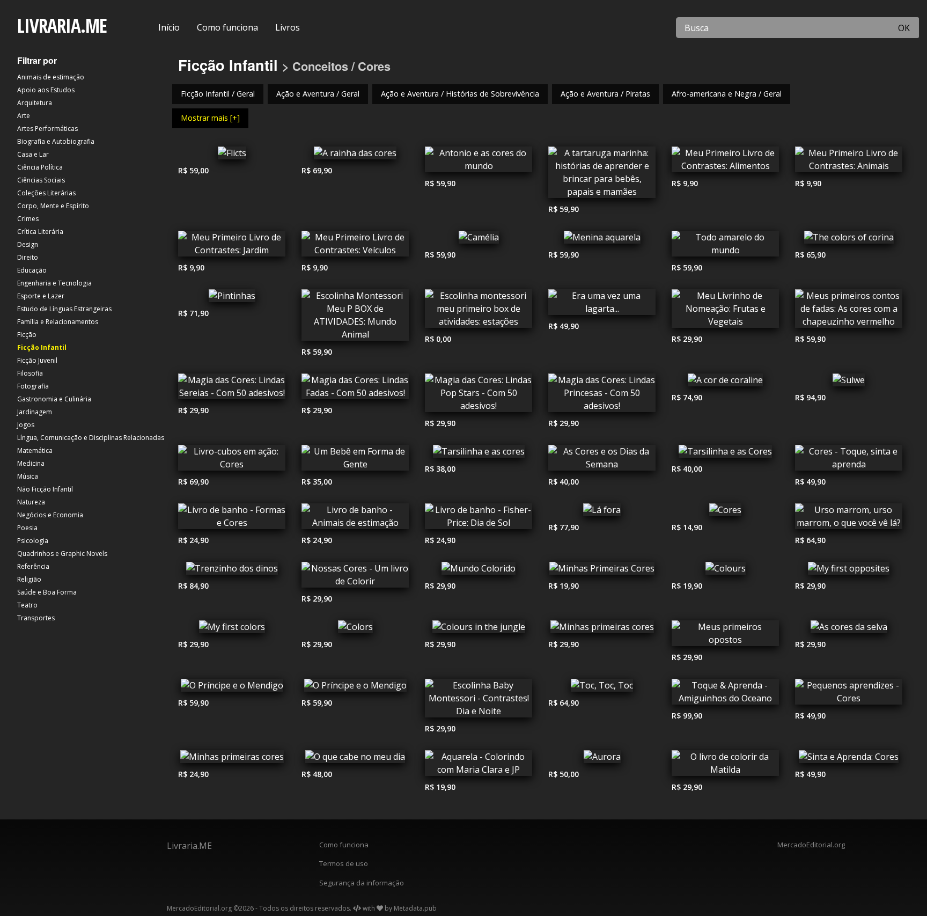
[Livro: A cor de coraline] (725, 382)
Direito (27, 257)
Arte (23, 115)
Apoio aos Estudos (46, 89)
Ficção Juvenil (37, 360)
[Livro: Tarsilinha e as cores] (478, 454)
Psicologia (32, 540)
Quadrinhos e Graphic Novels (62, 553)
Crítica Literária (40, 231)
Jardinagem (34, 411)
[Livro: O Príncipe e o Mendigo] (231, 688)
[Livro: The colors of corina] (848, 240)
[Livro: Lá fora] (602, 512)
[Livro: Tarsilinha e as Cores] (725, 454)
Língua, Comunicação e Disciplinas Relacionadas (90, 437)
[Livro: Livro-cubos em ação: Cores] (231, 460)
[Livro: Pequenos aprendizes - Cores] (848, 694)
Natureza (31, 502)
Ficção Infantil (42, 347)
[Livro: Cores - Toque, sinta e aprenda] (848, 460)
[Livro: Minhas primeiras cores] (602, 629)
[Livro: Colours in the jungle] (478, 629)
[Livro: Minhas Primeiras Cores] (602, 571)
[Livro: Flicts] (231, 155)
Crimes (28, 218)
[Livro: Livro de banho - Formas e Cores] (231, 518)
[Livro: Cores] (725, 512)
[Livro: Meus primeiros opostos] (725, 635)
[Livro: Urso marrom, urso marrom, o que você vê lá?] (848, 518)
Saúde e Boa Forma (47, 592)
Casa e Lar (33, 154)
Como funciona (227, 27)
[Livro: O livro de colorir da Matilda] (725, 765)
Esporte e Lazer (40, 296)
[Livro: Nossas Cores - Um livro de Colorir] (355, 577)
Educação (32, 270)
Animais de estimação (50, 77)
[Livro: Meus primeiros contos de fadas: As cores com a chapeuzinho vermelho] (848, 311)
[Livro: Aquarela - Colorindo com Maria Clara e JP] (478, 765)
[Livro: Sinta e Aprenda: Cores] (848, 759)
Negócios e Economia (50, 514)
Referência (33, 566)
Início (169, 27)
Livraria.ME (189, 846)
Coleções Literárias (46, 192)
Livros (287, 27)
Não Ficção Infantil (45, 489)
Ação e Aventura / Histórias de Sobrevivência (460, 94)
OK (904, 28)
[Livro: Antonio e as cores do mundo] (478, 162)
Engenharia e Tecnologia (54, 283)
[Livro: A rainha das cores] (355, 155)
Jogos (25, 424)
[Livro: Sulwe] (848, 382)
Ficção (26, 334)
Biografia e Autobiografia (55, 141)
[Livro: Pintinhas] (231, 298)
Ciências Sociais (41, 180)
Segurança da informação (361, 883)
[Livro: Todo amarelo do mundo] (725, 246)
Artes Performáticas (47, 128)
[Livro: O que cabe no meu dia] (355, 759)
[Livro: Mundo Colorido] (478, 571)
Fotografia (33, 386)
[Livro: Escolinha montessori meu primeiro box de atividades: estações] (478, 311)
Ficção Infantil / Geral (218, 94)
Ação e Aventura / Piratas (605, 94)
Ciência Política (40, 167)
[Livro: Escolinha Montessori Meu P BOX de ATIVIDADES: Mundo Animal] (355, 317)
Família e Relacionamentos (57, 321)
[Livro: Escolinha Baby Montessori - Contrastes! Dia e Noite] (478, 701)
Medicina (31, 463)
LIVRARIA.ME (62, 25)
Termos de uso (343, 863)
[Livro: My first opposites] (848, 571)
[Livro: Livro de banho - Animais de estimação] (355, 518)
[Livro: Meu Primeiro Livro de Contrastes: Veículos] (355, 246)
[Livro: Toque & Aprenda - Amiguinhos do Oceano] (725, 694)
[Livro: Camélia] (478, 240)
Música (27, 476)
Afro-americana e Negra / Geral (727, 94)
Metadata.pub (415, 908)
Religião (29, 579)
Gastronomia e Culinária (54, 399)
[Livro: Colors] (355, 629)
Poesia (27, 527)
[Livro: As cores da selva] (848, 629)
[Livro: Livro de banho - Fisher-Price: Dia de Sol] (478, 518)
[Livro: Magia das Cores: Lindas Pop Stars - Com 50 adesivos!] (478, 395)
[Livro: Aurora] (602, 759)
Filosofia (30, 373)
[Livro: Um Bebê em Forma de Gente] (355, 460)
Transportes (36, 617)
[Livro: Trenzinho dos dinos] (231, 571)
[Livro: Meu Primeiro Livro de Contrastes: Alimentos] (725, 162)
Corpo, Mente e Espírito (53, 205)
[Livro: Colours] (725, 571)
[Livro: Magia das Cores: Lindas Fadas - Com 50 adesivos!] (355, 389)
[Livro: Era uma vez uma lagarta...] (602, 304)
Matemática (35, 450)
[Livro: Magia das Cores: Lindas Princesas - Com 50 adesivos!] (602, 395)
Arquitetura (34, 102)
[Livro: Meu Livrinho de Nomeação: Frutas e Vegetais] (725, 311)
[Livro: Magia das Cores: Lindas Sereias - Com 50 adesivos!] (231, 389)
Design (27, 244)
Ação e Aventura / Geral (317, 94)
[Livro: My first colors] (231, 629)
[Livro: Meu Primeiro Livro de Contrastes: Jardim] (231, 246)
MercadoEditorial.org (811, 844)
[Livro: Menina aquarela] (602, 240)
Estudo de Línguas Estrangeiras (64, 308)
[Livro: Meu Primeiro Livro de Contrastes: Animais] (848, 162)
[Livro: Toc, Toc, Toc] (602, 688)
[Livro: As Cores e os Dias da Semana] (602, 460)
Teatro (27, 605)
